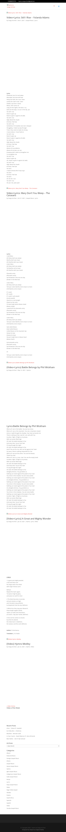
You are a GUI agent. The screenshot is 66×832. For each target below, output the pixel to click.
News (8, 787)
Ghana (8, 761)
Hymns (29, 370)
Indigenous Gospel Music (14, 774)
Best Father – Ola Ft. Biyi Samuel (16, 739)
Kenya (8, 779)
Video (36, 521)
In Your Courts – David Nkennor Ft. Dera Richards (21, 736)
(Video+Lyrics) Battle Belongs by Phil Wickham (31, 367)
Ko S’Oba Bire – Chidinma (14, 731)
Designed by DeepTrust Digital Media (33, 829)
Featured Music (11, 756)
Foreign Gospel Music (13, 758)
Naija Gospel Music (12, 784)
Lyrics (36, 20)
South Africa (10, 798)
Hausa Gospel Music (12, 766)
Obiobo (9, 792)
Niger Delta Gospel (12, 790)
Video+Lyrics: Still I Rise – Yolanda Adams (28, 17)
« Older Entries (11, 706)
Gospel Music (30, 20)
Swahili (9, 803)
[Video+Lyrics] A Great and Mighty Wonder (29, 518)
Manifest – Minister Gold (14, 733)
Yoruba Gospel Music (13, 808)
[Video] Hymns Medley (18, 643)
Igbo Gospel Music (12, 771)
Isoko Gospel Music (12, 777)
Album (8, 753)
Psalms (9, 795)
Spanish (9, 800)
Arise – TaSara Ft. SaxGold (14, 728)
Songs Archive (12, 20)
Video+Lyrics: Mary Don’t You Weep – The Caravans (28, 194)
